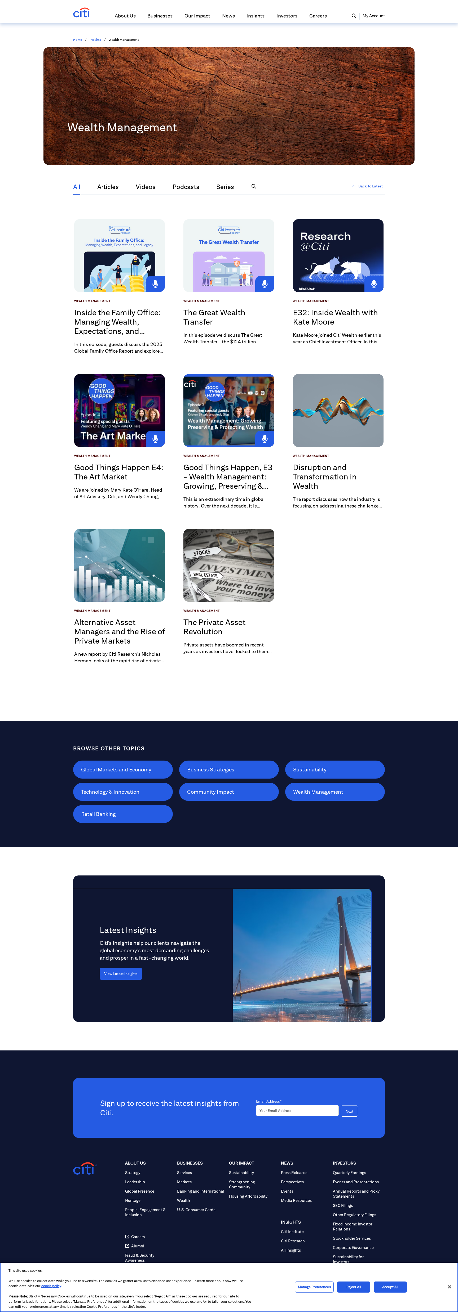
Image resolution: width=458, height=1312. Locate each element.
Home (77, 39)
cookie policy (51, 1286)
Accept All (390, 1287)
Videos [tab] (146, 186)
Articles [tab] (108, 186)
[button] (125, 18)
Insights (95, 39)
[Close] (449, 1287)
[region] (229, 1287)
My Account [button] (374, 15)
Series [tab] (225, 186)
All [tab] (76, 186)
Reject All (353, 1287)
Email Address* (268, 1101)
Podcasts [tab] (186, 186)
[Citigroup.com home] (85, 1168)
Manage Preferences (314, 1287)
